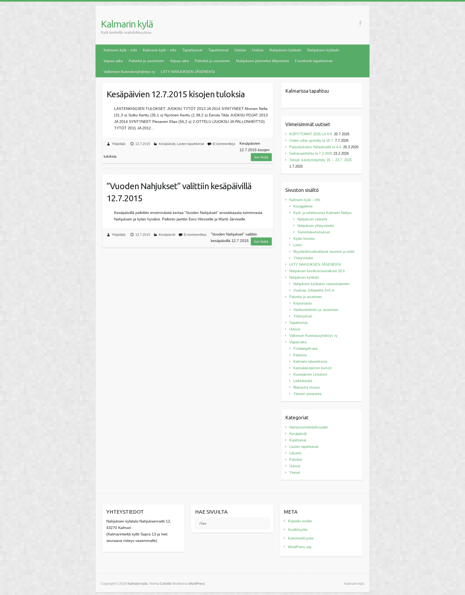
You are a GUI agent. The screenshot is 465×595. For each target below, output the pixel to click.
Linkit (297, 245)
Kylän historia (304, 239)
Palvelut (295, 460)
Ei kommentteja (224, 144)
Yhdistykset (302, 316)
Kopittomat (297, 440)
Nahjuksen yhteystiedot (315, 226)
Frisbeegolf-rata (305, 349)
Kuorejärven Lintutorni (310, 374)
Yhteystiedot (303, 258)
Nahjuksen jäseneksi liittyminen (262, 61)
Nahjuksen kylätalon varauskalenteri (321, 284)
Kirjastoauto (302, 303)
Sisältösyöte (297, 530)
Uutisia (240, 50)
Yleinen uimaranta (307, 394)
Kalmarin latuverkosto (310, 361)
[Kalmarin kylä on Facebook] (360, 23)
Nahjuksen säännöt (312, 219)
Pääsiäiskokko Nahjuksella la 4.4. (315, 147)
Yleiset (294, 473)
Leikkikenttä (302, 381)
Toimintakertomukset (313, 232)
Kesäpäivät (167, 144)
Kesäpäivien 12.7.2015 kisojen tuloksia (176, 94)
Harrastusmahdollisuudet (308, 427)
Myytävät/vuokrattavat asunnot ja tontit (323, 252)
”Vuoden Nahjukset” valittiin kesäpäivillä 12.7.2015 (179, 192)
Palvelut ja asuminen (146, 61)
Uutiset (294, 466)
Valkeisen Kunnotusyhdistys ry (129, 72)
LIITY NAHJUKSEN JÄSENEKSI (188, 72)
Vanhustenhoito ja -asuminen (315, 310)
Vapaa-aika (113, 61)
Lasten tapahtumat (190, 144)
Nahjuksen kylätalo (285, 50)
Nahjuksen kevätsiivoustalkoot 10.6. (317, 271)
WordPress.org (299, 547)
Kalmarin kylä (127, 23)
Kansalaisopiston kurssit (312, 368)
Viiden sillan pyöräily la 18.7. (311, 141)
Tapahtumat (192, 50)
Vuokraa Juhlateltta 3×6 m (313, 290)
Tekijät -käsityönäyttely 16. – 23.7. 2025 (321, 160)
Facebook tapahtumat (313, 61)
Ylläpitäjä (118, 144)
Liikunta (295, 453)
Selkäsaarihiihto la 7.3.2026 (310, 153)
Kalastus (300, 355)
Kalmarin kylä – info (120, 50)
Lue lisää (261, 157)
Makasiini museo (306, 387)
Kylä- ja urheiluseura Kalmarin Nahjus (322, 213)
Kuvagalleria (302, 206)
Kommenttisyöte (300, 538)
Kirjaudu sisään (300, 521)
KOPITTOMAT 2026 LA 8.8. (311, 134)
